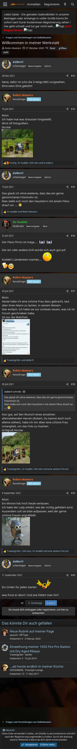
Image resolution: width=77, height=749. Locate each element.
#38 (73, 384)
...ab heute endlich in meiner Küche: (37, 666)
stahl (5, 52)
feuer (53, 48)
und (22, 211)
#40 (73, 575)
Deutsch (10, 730)
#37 (73, 291)
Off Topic (23, 635)
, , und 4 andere (31, 162)
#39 (73, 493)
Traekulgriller (17, 654)
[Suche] (72, 4)
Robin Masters (13, 48)
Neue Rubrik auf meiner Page (32, 631)
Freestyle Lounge (34, 670)
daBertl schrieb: (12, 391)
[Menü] (5, 4)
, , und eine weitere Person (38, 469)
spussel (14, 635)
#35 (73, 186)
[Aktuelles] (65, 4)
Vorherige (36, 603)
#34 (73, 109)
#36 (73, 235)
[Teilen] (67, 76)
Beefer (28, 654)
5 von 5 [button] (51, 603)
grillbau (63, 48)
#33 (73, 75)
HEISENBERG (17, 670)
